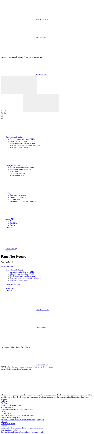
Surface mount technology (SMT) (22, 139)
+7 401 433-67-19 (42, 20)
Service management (17, 173)
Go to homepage (7, 266)
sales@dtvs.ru (41, 37)
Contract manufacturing (14, 137)
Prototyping (14, 171)
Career (12, 225)
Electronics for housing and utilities (23, 201)
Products (9, 193)
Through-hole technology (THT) (22, 141)
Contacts (9, 227)
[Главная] (23, 247)
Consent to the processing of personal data (16, 369)
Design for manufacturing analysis (22, 167)
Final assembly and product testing (22, 143)
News (12, 221)
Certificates (14, 223)
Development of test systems (20, 169)
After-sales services (17, 175)
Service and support (13, 165)
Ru (2, 113)
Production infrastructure (19, 147)
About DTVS (11, 219)
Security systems (16, 199)
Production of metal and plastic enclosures (25, 145)
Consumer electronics (18, 195)
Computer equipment (17, 197)
